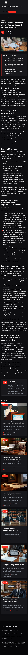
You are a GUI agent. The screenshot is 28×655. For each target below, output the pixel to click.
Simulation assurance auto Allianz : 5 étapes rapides (11, 600)
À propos (4, 11)
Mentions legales (5, 638)
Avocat (16, 9)
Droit (10, 9)
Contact (12, 11)
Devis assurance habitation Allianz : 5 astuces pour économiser (13, 565)
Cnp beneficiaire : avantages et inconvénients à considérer (12, 458)
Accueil (4, 6)
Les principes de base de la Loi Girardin (14, 58)
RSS (11, 638)
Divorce (21, 9)
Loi (21, 6)
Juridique (4, 9)
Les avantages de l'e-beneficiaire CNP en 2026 (10, 529)
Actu (9, 6)
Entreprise (15, 6)
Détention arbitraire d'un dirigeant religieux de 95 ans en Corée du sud (13, 423)
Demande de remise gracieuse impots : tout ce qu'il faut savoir (13, 494)
